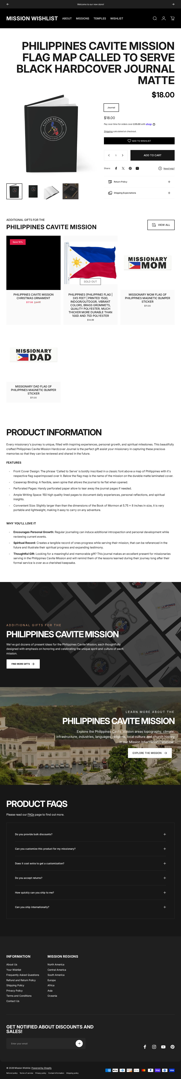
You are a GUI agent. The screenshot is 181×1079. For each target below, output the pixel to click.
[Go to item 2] (33, 191)
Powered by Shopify (41, 1068)
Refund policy (11, 1073)
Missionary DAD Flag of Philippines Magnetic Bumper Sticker (33, 390)
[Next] (173, 4)
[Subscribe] (79, 1043)
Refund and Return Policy (21, 980)
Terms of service (26, 1073)
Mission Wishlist (32, 18)
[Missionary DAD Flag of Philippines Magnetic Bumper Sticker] (33, 355)
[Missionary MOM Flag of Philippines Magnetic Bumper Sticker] (147, 263)
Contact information (56, 1073)
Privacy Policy (14, 990)
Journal (111, 107)
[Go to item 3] (52, 191)
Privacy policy (40, 1073)
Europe (52, 980)
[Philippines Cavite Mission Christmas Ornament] (33, 263)
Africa (51, 985)
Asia (50, 990)
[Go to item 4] (70, 191)
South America (56, 974)
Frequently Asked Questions (22, 974)
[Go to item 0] (14, 191)
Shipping (108, 131)
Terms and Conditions (18, 995)
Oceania (52, 995)
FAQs (31, 814)
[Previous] (8, 4)
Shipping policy (72, 1073)
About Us (11, 964)
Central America (57, 969)
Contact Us (12, 1000)
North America (56, 964)
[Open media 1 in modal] (51, 135)
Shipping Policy (15, 985)
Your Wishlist (13, 969)
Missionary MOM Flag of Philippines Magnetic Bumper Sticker (147, 298)
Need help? (169, 168)
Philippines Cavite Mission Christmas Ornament (33, 296)
